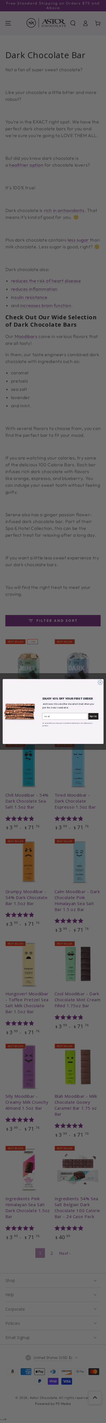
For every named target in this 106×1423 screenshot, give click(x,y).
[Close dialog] (100, 682)
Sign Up (93, 716)
